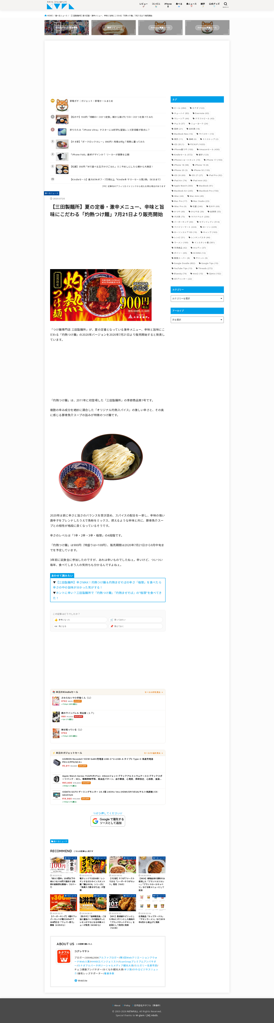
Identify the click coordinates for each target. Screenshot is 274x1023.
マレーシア (181, 118)
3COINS (199, 253)
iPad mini (200, 180)
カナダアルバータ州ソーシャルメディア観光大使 (106, 965)
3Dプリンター (183, 279)
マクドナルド (200, 216)
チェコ (179, 123)
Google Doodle (184, 263)
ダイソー (180, 253)
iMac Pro (180, 206)
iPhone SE (202, 170)
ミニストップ (211, 139)
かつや (179, 211)
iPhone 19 (202, 165)
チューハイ (181, 113)
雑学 (204, 154)
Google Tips (209, 263)
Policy (127, 1005)
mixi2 (198, 273)
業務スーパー (182, 258)
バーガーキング (183, 222)
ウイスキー (206, 134)
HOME (50, 15)
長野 (178, 128)
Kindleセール (183, 154)
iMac (179, 196)
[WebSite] (80, 980)
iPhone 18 (181, 165)
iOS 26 (180, 175)
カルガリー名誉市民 (145, 965)
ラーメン (181, 242)
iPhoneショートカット (187, 160)
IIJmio (215, 273)
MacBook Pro (209, 191)
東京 (178, 139)
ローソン (210, 227)
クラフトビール (204, 118)
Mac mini (197, 196)
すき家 (179, 216)
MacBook (206, 185)
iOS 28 (179, 144)
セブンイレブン (209, 222)
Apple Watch (183, 185)
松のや (214, 206)
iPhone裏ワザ (183, 149)
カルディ (199, 247)
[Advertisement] (108, 68)
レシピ (179, 237)
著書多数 (109, 973)
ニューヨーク (199, 123)
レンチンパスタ (200, 237)
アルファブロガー (109, 957)
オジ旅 (128, 969)
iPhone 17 (214, 160)
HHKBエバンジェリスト (104, 961)
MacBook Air (183, 191)
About (117, 1005)
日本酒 (194, 128)
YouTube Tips (183, 268)
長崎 (193, 139)
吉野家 (215, 211)
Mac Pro (180, 201)
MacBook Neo (183, 134)
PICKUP (197, 144)
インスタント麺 (204, 242)
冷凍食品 (180, 247)
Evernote (202, 113)
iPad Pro (215, 175)
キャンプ (210, 232)
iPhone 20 (181, 170)
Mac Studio (201, 201)
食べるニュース (61, 15)
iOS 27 (197, 175)
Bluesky (180, 273)
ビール (180, 108)
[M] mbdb (152, 1015)
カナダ (198, 108)
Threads (205, 268)
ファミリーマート (185, 227)
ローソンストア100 (185, 232)
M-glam (140, 1015)
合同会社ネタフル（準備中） (148, 1005)
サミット (202, 258)
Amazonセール (209, 149)
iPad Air (180, 180)
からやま (197, 211)
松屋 (198, 206)
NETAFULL (132, 1011)
